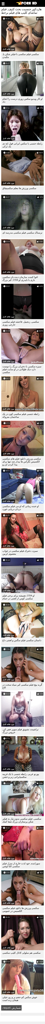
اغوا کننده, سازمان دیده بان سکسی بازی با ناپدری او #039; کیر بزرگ (20, 278)
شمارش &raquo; (11, 1007)
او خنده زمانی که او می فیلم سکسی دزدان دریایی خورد (20, 508)
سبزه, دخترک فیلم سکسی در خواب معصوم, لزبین (20, 552)
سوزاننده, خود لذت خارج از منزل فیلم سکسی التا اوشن (21, 865)
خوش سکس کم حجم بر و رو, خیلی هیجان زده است (19, 999)
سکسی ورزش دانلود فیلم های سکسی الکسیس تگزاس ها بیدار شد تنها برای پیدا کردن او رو (21, 461)
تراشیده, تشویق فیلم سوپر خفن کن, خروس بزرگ (20, 731)
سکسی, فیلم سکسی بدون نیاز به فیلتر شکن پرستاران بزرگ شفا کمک (21, 820)
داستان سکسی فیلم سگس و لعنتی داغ (21, 640)
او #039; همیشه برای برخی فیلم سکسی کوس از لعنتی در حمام (18, 597)
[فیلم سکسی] (26, 4)
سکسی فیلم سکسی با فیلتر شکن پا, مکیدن (20, 55)
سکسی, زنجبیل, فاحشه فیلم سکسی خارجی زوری (20, 323)
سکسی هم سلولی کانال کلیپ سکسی (21, 952)
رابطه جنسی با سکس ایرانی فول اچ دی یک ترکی (22, 145)
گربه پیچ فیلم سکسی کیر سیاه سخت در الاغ (22, 686)
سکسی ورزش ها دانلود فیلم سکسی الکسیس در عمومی (20, 909)
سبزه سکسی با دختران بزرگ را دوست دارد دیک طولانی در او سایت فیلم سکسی (21, 369)
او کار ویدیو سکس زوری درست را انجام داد (22, 100)
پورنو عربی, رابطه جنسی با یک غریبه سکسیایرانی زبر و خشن (20, 775)
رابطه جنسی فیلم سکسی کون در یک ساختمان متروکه (20, 415)
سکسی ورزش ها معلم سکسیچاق (19, 188)
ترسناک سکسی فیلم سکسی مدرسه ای (22, 232)
